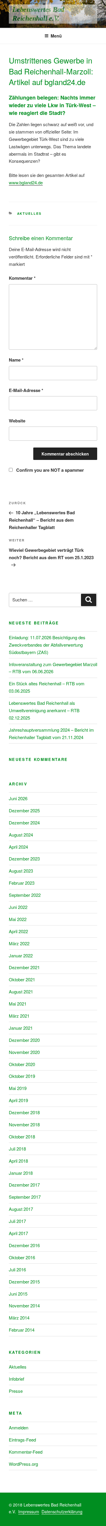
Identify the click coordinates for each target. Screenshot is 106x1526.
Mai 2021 (17, 1003)
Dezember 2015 (24, 1281)
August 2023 (21, 871)
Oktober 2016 (22, 1257)
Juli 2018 (17, 1149)
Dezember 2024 (24, 822)
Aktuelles (29, 213)
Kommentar (22, 278)
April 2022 (18, 931)
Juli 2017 (17, 1221)
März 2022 (19, 943)
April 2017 (18, 1233)
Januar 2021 (21, 1028)
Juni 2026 (18, 798)
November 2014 (24, 1305)
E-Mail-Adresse (26, 390)
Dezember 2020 (24, 1040)
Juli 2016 (17, 1269)
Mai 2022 (17, 919)
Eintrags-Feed (22, 1439)
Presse (16, 1391)
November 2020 (24, 1052)
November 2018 (24, 1124)
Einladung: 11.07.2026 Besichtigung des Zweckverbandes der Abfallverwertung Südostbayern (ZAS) (47, 644)
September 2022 (25, 895)
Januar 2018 (21, 1173)
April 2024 (18, 847)
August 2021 (21, 991)
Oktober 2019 (22, 1076)
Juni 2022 (18, 907)
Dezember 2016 (24, 1245)
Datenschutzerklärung (62, 1511)
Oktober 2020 (22, 1064)
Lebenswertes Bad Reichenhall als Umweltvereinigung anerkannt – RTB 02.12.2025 (44, 710)
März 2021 (19, 1016)
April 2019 (18, 1100)
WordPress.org (23, 1464)
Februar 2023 (21, 883)
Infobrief (16, 1379)
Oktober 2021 (22, 979)
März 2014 (19, 1317)
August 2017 (21, 1209)
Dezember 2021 (24, 967)
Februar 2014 (21, 1330)
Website (17, 420)
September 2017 (25, 1197)
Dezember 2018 (24, 1112)
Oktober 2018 (22, 1136)
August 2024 (21, 835)
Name (16, 360)
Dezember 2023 (24, 858)
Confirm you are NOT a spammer (49, 470)
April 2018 (18, 1161)
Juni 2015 (18, 1294)
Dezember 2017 (24, 1185)
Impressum (28, 1511)
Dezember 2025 (24, 810)
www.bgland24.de (26, 182)
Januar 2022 (21, 955)
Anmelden (18, 1427)
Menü (56, 36)
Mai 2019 (17, 1088)
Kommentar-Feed (25, 1452)
